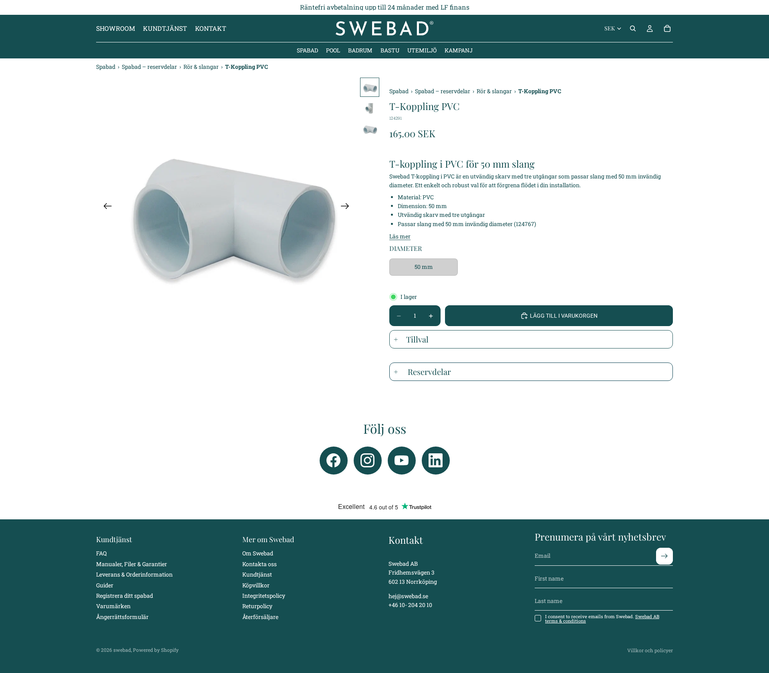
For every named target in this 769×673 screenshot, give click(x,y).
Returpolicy (257, 606)
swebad (122, 650)
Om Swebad (257, 553)
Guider (104, 585)
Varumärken (113, 606)
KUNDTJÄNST (165, 28)
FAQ (101, 553)
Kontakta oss (259, 564)
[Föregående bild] (105, 207)
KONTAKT (210, 28)
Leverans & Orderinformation (134, 574)
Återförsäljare (260, 617)
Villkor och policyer (650, 650)
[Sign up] (664, 555)
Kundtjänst (257, 574)
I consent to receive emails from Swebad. (602, 618)
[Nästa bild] (347, 207)
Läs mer (400, 236)
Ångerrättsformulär (122, 617)
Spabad (106, 66)
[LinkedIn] (436, 461)
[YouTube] (402, 461)
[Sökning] (633, 28)
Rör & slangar (201, 66)
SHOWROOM (115, 28)
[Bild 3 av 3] (369, 129)
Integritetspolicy (263, 595)
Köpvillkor (256, 585)
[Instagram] (368, 461)
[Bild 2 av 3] (369, 108)
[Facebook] (334, 461)
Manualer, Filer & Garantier (131, 564)
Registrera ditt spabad (124, 595)
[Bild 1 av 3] (369, 87)
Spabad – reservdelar (150, 66)
